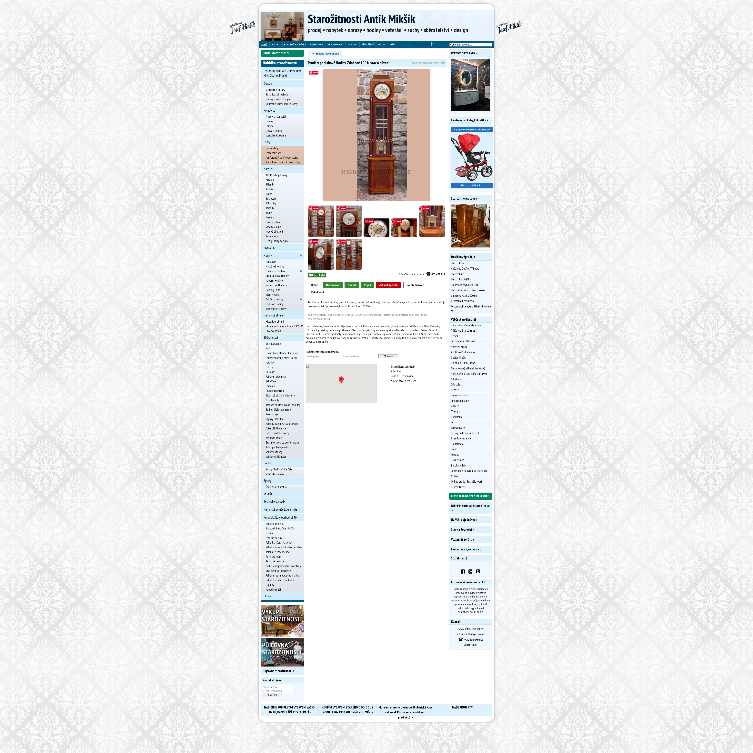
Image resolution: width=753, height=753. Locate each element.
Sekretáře (271, 198)
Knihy (269, 348)
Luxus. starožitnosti (276, 53)
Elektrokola (457, 263)
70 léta (455, 406)
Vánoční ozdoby (274, 452)
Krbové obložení (274, 231)
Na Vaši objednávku (463, 519)
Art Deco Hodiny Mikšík (319, 319)
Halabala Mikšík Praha (463, 363)
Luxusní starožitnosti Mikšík (369, 314)
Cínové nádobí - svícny (277, 433)
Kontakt (352, 44)
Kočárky (270, 362)
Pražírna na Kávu (274, 538)
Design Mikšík (458, 357)
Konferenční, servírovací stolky (282, 157)
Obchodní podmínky (294, 44)
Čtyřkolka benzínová (462, 301)
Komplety (269, 110)
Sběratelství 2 (273, 344)
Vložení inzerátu (461, 539)
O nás (392, 44)
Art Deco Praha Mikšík (463, 352)
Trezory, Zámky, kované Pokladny (283, 405)
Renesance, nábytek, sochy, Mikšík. (469, 471)
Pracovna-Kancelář (276, 116)
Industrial (269, 247)
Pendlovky (271, 262)
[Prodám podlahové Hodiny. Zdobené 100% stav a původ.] (376, 135)
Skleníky (270, 184)
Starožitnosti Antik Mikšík (361, 18)
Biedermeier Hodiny (276, 309)
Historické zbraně (274, 315)
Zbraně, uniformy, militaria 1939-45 (284, 326)
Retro (454, 422)
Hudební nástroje (275, 391)
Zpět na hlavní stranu (327, 53)
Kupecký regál (273, 589)
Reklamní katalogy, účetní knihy (282, 575)
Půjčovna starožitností (277, 671)
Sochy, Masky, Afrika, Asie (279, 469)
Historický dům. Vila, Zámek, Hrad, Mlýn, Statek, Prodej (283, 73)
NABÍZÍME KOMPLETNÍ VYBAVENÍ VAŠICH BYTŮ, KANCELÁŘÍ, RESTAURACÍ (290, 710)
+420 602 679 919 (403, 381)
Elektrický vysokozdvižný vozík (468, 290)
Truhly (269, 213)
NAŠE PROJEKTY (462, 707)
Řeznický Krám (273, 556)
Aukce (275, 44)
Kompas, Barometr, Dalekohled (282, 424)
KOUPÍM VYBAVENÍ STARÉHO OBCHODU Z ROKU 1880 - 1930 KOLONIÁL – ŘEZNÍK (348, 710)
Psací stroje (272, 414)
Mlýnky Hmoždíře (275, 419)
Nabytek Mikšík (459, 347)
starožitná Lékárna (276, 135)
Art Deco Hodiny (274, 299)
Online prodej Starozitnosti (340, 314)
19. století (457, 379)
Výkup (381, 44)
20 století (456, 384)
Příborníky (271, 203)
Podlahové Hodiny (275, 271)
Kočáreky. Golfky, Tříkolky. (465, 268)
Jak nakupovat (335, 44)
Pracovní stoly (273, 153)
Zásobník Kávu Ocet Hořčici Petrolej (280, 531)
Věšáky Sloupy (273, 227)
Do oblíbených (415, 285)
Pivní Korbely (272, 400)
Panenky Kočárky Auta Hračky (281, 358)
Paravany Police (274, 222)
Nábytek (268, 169)
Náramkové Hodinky (276, 285)
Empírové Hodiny (274, 304)
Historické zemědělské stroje (280, 509)
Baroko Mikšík (458, 465)
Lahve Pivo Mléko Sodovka (280, 580)
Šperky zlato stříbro (276, 487)
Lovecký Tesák (273, 331)
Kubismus (456, 417)
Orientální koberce (276, 428)
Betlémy (270, 372)
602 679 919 (438, 274)
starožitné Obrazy (275, 90)
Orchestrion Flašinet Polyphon (282, 353)
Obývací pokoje (274, 131)
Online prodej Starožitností (466, 481)
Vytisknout (317, 292)
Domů (264, 44)
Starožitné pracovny (464, 198)
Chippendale (458, 427)
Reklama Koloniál (275, 524)
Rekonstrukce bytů (463, 53)
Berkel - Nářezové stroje (279, 409)
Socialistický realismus (277, 94)
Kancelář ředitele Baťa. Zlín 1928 (469, 374)
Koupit (352, 285)
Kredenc (270, 217)
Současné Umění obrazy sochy (281, 104)
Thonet (455, 411)
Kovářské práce (274, 438)
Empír (454, 449)
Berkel (454, 336)
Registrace (316, 44)
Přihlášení (368, 44)
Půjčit (367, 285)
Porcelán (270, 386)
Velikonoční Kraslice (276, 456)
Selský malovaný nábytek (465, 433)
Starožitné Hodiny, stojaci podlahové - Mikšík (405, 314)
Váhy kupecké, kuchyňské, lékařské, (284, 547)
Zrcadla (270, 180)
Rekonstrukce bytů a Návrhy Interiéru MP (471, 308)
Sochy (267, 463)
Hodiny (268, 255)
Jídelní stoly (272, 148)
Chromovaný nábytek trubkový (468, 368)
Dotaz (314, 285)
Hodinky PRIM (273, 290)
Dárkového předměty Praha (466, 325)
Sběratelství (271, 337)
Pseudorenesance (461, 438)
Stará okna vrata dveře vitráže (282, 442)
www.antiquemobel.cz (470, 629)
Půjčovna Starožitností (464, 330)
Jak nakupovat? (388, 285)
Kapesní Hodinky (274, 280)
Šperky (267, 480)
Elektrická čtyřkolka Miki (464, 285)
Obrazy (268, 83)
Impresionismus (459, 395)
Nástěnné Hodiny (275, 266)
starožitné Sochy (275, 474)
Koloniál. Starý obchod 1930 (280, 517)
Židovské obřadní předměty (280, 395)
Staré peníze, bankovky (278, 571)
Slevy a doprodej (461, 529)
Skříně (269, 194)
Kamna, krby (272, 236)
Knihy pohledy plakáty (278, 447)
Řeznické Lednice (275, 561)
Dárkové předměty (317, 314)
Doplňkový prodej (462, 257)
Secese (455, 390)
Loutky (269, 367)
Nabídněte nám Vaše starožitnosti (470, 505)
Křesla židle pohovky (276, 175)
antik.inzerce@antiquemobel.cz (470, 634)
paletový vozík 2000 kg (464, 295)
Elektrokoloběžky (461, 279)
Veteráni (268, 493)
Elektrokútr (457, 274)
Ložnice (270, 126)
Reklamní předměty (276, 376)
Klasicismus (457, 460)
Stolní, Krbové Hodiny (277, 276)
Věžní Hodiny (272, 294)
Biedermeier (457, 444)
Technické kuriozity (274, 501)
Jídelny (269, 121)
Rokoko (455, 455)
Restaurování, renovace (465, 549)
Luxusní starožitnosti (463, 341)
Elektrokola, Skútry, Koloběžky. (468, 120)
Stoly (267, 142)
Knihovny (271, 189)
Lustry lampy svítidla (277, 241)
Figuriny (270, 585)
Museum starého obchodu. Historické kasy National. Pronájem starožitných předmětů (405, 710)
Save (315, 72)
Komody (270, 208)
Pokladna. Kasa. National (279, 542)
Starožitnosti (458, 487)
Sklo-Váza (271, 381)
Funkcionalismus (460, 401)
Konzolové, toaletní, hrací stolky (283, 162)
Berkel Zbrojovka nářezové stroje (284, 566)
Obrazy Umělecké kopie (278, 99)
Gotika (454, 476)
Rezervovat (332, 285)
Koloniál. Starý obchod (278, 552)
